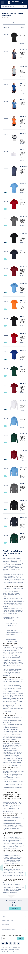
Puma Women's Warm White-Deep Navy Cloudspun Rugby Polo (22, 139)
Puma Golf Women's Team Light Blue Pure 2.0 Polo (22, 288)
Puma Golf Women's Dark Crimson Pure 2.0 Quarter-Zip (22, 456)
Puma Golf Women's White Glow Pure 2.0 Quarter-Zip (22, 405)
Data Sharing (4, 949)
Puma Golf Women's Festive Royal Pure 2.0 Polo (22, 355)
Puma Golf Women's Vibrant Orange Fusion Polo (22, 121)
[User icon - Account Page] (22, 4)
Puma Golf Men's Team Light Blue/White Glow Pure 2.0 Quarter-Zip (22, 473)
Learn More (5, 17)
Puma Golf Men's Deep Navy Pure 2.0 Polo (22, 255)
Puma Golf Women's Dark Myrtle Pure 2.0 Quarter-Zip (22, 438)
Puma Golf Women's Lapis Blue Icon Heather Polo (22, 105)
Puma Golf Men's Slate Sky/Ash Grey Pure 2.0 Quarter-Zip (22, 489)
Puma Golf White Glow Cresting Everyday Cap (22, 154)
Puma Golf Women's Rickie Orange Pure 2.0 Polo (22, 305)
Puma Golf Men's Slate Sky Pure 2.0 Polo (22, 221)
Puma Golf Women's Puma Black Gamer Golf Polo (22, 38)
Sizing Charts (4, 947)
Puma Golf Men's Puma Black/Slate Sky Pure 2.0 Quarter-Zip (22, 506)
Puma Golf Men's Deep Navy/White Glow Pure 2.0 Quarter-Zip (22, 523)
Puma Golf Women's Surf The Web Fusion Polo (22, 88)
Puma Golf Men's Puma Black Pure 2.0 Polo (22, 238)
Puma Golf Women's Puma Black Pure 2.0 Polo (22, 321)
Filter (14, 23)
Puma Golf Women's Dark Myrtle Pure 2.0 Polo (22, 371)
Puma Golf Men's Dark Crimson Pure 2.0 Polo (22, 271)
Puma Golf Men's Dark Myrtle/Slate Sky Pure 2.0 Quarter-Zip (22, 539)
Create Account (14, 908)
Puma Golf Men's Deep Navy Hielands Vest (22, 171)
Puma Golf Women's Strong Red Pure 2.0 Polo (22, 338)
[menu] (14, 916)
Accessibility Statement (13, 949)
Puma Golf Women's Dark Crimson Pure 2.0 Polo (22, 389)
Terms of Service (13, 947)
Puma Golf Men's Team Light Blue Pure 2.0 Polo (22, 188)
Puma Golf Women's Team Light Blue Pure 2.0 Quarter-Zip (22, 422)
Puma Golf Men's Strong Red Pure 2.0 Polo (22, 205)
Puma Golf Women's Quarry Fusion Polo (22, 71)
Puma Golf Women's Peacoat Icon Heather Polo (22, 55)
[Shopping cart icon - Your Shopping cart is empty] (25, 4)
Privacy (19, 947)
